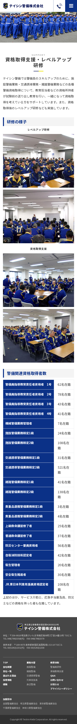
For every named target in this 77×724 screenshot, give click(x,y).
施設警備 (31, 666)
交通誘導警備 (33, 675)
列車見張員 (32, 679)
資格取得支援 (56, 671)
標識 (5, 684)
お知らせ (54, 684)
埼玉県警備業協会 (29, 703)
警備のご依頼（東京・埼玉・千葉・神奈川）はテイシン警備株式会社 (23, 5)
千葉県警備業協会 (11, 707)
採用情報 (7, 679)
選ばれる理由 (9, 675)
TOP (5, 662)
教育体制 (54, 662)
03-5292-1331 (59, 6)
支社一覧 (7, 671)
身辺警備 (31, 684)
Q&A (52, 675)
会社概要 (7, 666)
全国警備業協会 (10, 703)
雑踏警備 (31, 671)
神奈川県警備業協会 (32, 707)
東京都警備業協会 (48, 703)
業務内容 (31, 662)
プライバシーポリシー (61, 688)
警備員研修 (55, 666)
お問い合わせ (56, 679)
